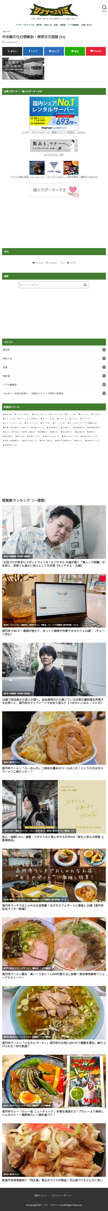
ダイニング (48, 419)
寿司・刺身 (29, 432)
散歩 (55, 432)
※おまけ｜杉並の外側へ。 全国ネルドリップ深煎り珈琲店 (33, 393)
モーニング (32, 423)
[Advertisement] (54, 222)
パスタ (63, 419)
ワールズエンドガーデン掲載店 (83, 423)
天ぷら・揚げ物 (12, 432)
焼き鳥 (80, 432)
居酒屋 (43, 432)
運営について (40, 1195)
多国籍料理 (94, 428)
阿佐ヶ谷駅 (46, 441)
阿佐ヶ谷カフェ (71, 436)
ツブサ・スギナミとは (25, 25)
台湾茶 (66, 428)
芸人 (20, 436)
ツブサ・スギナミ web (52, 1205)
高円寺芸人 (11, 445)
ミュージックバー (13, 423)
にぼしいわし (40, 414)
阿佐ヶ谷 (48, 25)
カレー (71, 414)
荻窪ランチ (34, 436)
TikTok (73, 263)
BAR (8, 414)
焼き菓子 (67, 432)
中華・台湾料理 (12, 428)
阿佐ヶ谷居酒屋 (12, 441)
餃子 (79, 441)
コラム (97, 414)
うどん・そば (23, 414)
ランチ (46, 423)
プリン (86, 419)
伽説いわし (38, 428)
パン (74, 419)
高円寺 (39, 25)
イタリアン (56, 414)
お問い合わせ (86, 25)
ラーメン (60, 423)
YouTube (39, 263)
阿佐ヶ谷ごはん (52, 436)
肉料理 (9, 436)
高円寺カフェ (93, 441)
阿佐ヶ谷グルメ (90, 436)
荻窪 (56, 25)
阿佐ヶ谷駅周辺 (64, 441)
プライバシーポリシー (61, 1195)
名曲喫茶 (79, 428)
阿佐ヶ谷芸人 (30, 441)
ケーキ (84, 414)
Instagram (53, 263)
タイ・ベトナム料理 (29, 419)
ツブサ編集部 (73, 25)
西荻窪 (63, 25)
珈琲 (92, 432)
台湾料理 (53, 428)
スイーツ (10, 419)
